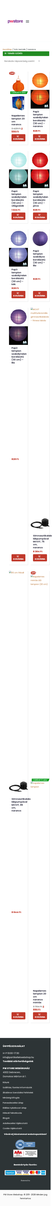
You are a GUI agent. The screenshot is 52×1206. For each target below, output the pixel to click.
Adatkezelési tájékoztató (15, 1123)
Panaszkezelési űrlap (13, 1102)
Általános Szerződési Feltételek (18, 1092)
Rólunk (6, 1082)
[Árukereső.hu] (25, 1144)
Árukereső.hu (25, 1180)
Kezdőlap (7, 49)
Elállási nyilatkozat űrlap (14, 1107)
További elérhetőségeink (18, 1061)
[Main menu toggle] (27, 21)
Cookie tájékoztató (12, 1128)
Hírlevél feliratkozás (12, 1113)
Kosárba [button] (18, 139)
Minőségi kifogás (11, 1097)
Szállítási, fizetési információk (17, 1087)
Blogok (6, 1118)
